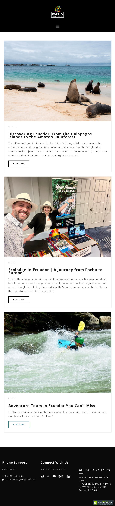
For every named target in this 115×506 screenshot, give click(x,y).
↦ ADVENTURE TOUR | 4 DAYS (95, 483)
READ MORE (18, 164)
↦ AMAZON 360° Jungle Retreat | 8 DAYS (92, 488)
